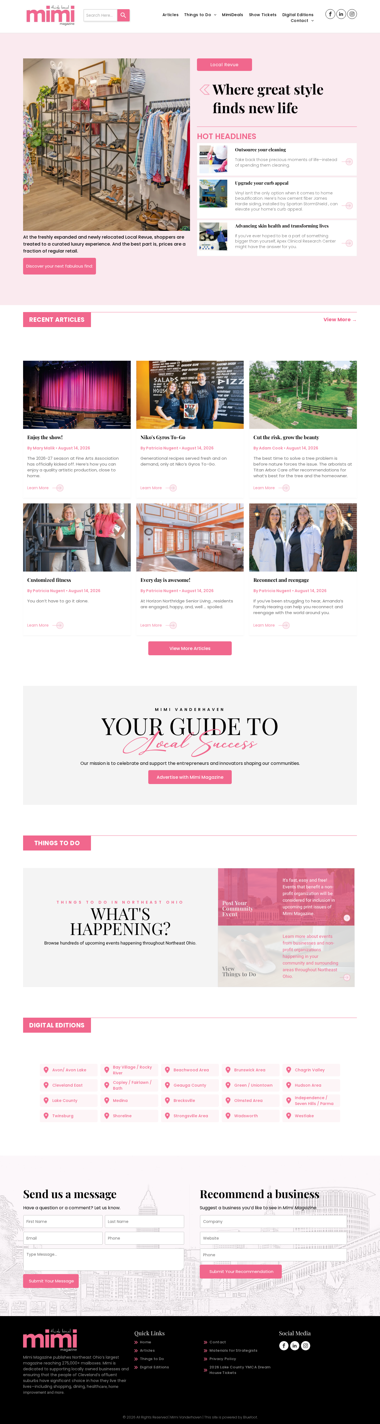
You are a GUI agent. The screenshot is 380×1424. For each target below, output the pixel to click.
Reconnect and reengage (281, 580)
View (228, 968)
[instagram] (352, 14)
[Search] (123, 15)
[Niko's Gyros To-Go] (190, 395)
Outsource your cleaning (260, 149)
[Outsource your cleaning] (213, 159)
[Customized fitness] (77, 537)
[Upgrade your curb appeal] (213, 193)
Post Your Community (237, 905)
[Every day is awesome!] (190, 537)
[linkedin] (341, 14)
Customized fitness (49, 580)
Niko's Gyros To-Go (162, 437)
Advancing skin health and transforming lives (282, 226)
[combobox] (100, 15)
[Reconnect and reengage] (303, 537)
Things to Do (239, 974)
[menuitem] (170, 15)
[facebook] (330, 14)
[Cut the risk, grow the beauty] (303, 395)
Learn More (38, 488)
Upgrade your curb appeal (261, 183)
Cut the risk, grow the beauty (286, 437)
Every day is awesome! (165, 580)
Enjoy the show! (45, 437)
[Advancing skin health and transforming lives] (213, 236)
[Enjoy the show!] (77, 395)
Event (229, 914)
